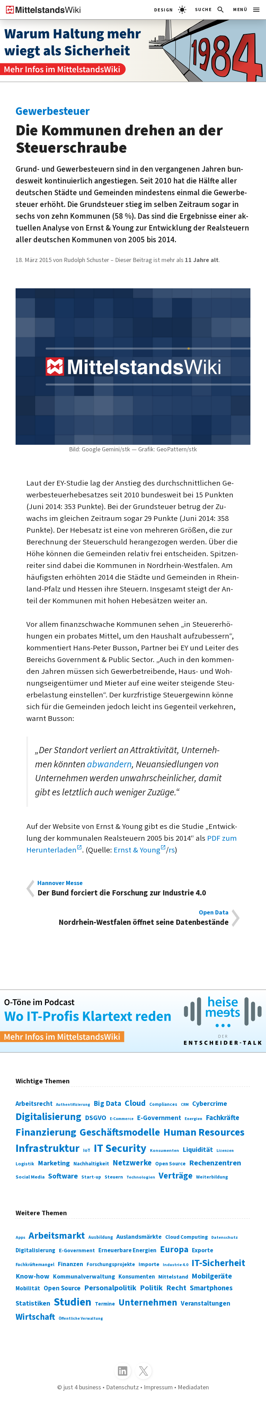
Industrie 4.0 (175, 1265)
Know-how (33, 1276)
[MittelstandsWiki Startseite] (40, 9)
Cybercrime (209, 1104)
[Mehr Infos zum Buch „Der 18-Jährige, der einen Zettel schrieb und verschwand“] (133, 51)
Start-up (91, 1177)
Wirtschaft (35, 1317)
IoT (86, 1150)
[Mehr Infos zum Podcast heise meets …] (133, 1021)
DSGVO (95, 1118)
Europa (174, 1249)
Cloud (135, 1103)
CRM (185, 1105)
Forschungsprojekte (111, 1264)
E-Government (159, 1118)
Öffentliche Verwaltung (81, 1318)
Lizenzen (225, 1151)
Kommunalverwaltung (84, 1276)
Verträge (176, 1176)
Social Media (30, 1177)
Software (63, 1176)
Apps (20, 1237)
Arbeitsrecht (34, 1104)
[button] (210, 9)
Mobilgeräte (212, 1276)
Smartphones (211, 1288)
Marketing (54, 1163)
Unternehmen (147, 1302)
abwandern (109, 764)
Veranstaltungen (205, 1303)
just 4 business (82, 1387)
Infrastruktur (48, 1148)
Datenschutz (224, 1237)
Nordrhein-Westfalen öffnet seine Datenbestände (144, 918)
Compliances (163, 1104)
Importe (149, 1264)
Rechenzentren (215, 1162)
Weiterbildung (212, 1177)
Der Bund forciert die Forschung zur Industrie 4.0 (121, 888)
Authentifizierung (73, 1105)
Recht (176, 1287)
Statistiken (33, 1303)
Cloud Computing (186, 1237)
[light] (170, 9)
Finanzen (70, 1264)
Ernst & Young (137, 850)
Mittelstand (173, 1277)
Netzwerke (132, 1162)
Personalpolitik (110, 1287)
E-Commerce (122, 1119)
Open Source (170, 1163)
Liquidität (198, 1150)
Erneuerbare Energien (127, 1250)
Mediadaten (193, 1387)
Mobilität (28, 1288)
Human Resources (204, 1132)
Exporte (202, 1250)
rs (172, 850)
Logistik (25, 1164)
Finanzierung (46, 1132)
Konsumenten (164, 1150)
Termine (105, 1304)
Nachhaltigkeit (91, 1163)
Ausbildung (100, 1237)
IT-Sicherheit (218, 1263)
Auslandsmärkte (139, 1236)
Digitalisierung (48, 1117)
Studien (72, 1302)
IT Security (120, 1148)
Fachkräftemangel (35, 1264)
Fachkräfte (222, 1118)
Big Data (107, 1104)
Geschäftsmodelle (120, 1132)
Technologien (140, 1177)
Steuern (114, 1177)
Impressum (158, 1387)
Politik (151, 1287)
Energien (193, 1119)
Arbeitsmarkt (57, 1236)
